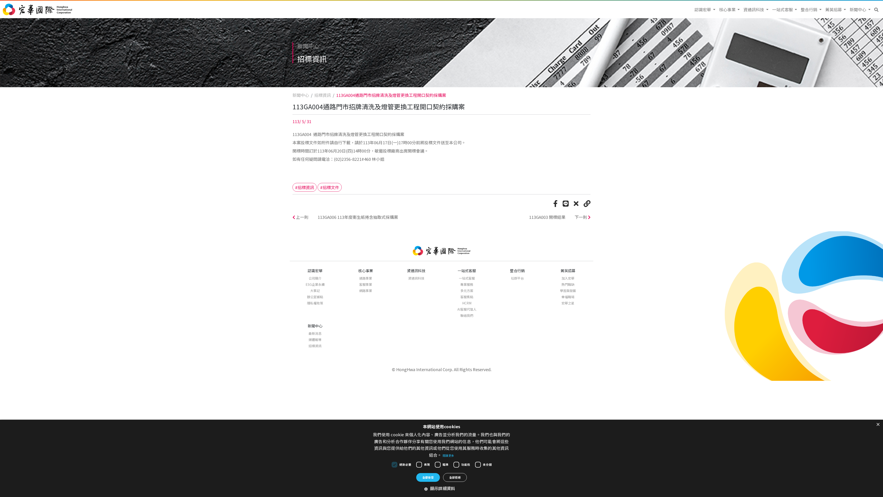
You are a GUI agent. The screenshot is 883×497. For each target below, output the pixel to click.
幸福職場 (568, 297)
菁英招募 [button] (834, 9)
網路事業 (365, 290)
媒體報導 (315, 339)
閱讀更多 (448, 455)
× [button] (878, 424)
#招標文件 (329, 187)
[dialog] (441, 458)
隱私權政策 (315, 303)
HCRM (466, 303)
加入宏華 (568, 278)
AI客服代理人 (466, 309)
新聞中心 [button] (858, 9)
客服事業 (365, 284)
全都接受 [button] (428, 477)
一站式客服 (467, 278)
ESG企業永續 (315, 284)
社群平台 (517, 278)
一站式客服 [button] (783, 9)
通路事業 (365, 278)
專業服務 (466, 284)
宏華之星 (568, 303)
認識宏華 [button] (703, 9)
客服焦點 (466, 297)
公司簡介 (315, 278)
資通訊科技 (416, 278)
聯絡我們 (466, 315)
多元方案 (466, 290)
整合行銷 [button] (809, 9)
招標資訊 (322, 95)
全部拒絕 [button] (455, 477)
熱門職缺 (568, 284)
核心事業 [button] (728, 9)
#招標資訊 (304, 187)
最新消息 (315, 333)
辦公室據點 (315, 297)
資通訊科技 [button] (754, 9)
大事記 (315, 290)
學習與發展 (568, 290)
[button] (876, 9)
